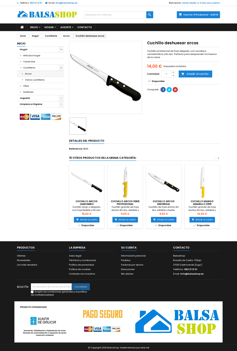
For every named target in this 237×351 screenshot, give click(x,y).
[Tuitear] (169, 89)
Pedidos (125, 260)
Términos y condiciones (82, 260)
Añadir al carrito (195, 74)
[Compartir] (163, 89)
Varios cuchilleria (34, 79)
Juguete (65, 27)
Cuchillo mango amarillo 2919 (202, 203)
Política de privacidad (81, 264)
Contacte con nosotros (82, 273)
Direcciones (128, 269)
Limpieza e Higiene (31, 104)
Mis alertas (127, 273)
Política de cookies (80, 269)
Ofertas (21, 255)
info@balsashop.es (66, 2)
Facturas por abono (132, 264)
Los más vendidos (27, 264)
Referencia (75, 148)
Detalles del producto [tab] (86, 141)
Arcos (28, 73)
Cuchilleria (29, 67)
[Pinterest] (175, 89)
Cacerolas (29, 61)
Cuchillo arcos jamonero (87, 203)
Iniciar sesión (189, 2)
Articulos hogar (31, 55)
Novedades (23, 260)
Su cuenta (129, 248)
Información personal (133, 255)
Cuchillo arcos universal (164, 203)
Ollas (26, 86)
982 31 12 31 (36, 2)
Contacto (84, 27)
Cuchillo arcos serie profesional (125, 203)
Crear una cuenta (210, 2)
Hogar (49, 27)
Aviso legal (75, 255)
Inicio (34, 27)
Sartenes (28, 92)
